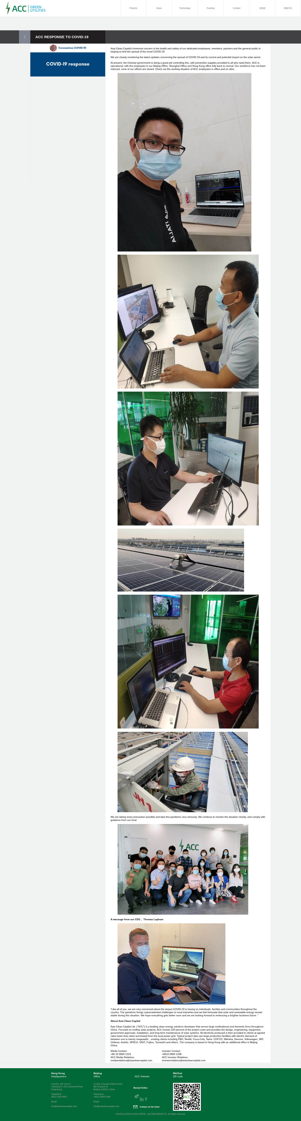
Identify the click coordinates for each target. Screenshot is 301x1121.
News (159, 8)
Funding (211, 8)
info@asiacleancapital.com (64, 1106)
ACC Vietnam (142, 1076)
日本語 (262, 8)
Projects (133, 8)
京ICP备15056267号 (157, 1114)
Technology (184, 8)
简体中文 (288, 8)
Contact (236, 8)
